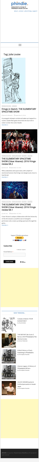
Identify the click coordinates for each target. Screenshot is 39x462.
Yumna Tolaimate (23, 341)
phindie (4, 453)
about (16, 11)
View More (5, 125)
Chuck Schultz (22, 323)
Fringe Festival (6, 105)
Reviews (24, 155)
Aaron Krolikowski (7, 115)
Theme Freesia (17, 453)
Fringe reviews (16, 155)
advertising (28, 11)
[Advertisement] (19, 28)
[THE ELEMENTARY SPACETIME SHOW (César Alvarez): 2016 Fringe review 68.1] (19, 190)
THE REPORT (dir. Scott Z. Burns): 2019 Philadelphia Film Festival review (27, 337)
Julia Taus (5, 213)
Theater (14, 105)
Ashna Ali (5, 167)
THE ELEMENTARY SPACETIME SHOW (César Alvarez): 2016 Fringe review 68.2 (19, 161)
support (34, 11)
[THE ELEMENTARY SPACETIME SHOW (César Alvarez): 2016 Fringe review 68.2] (19, 141)
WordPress (25, 453)
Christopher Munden (24, 354)
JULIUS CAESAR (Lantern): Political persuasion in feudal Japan (26, 384)
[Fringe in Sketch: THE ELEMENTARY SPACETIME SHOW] (19, 80)
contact (21, 11)
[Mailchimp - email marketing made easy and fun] (22, 263)
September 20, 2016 (15, 167)
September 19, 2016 (15, 213)
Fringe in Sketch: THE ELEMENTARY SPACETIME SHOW (19, 110)
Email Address (8, 252)
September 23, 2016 (20, 115)
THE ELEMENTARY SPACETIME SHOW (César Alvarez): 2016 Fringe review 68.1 (19, 207)
